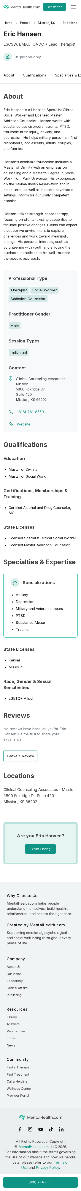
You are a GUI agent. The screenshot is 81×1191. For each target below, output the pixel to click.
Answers (13, 1024)
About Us (14, 967)
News (11, 1045)
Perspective (16, 1031)
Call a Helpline (17, 1081)
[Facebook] (19, 1129)
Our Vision (14, 974)
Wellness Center (19, 1088)
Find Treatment (18, 1074)
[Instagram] (30, 1129)
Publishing (14, 995)
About (8, 75)
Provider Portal (18, 1095)
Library (12, 1017)
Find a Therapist (18, 1067)
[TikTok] (51, 1129)
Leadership (15, 981)
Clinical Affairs (17, 988)
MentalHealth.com (34, 1146)
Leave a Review (20, 756)
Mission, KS (46, 23)
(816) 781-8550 (30, 412)
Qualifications (34, 75)
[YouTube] (40, 1129)
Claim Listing (40, 849)
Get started (54, 7)
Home (8, 23)
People (25, 23)
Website (23, 424)
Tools (11, 1038)
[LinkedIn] (61, 1129)
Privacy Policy (47, 1167)
